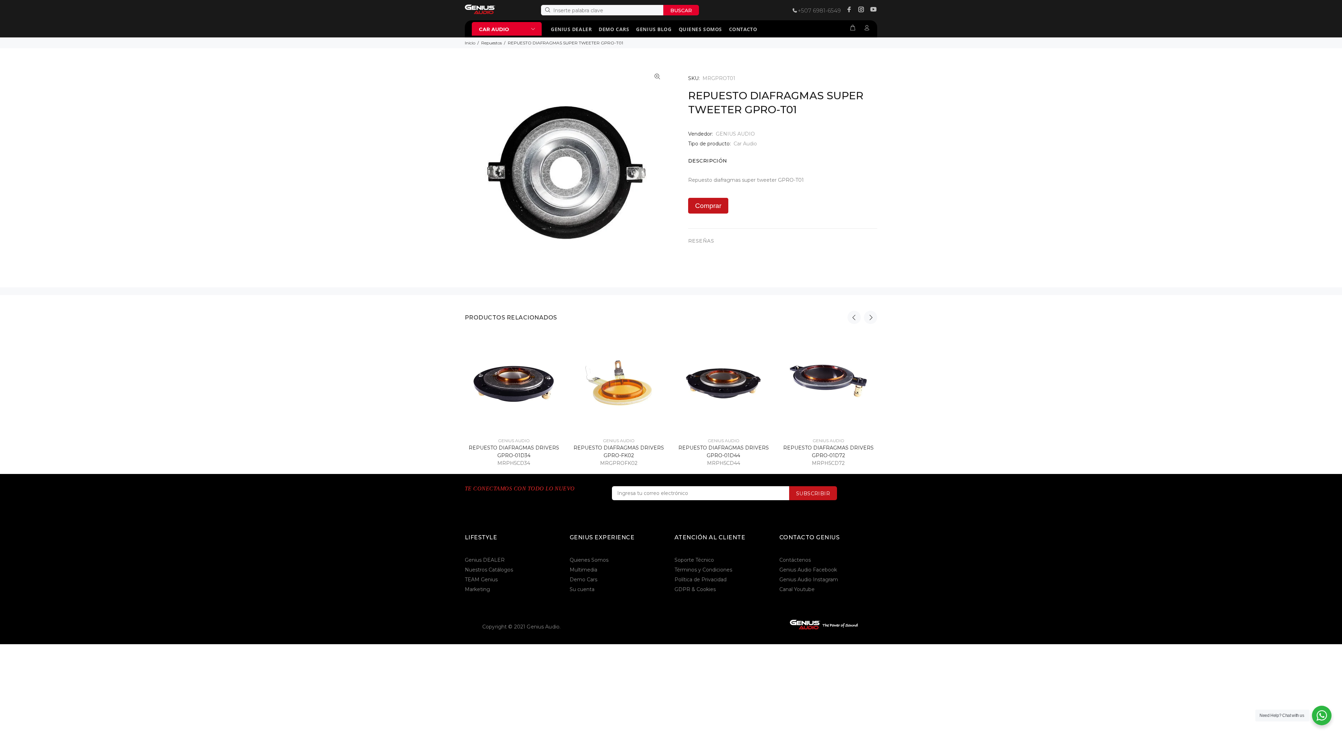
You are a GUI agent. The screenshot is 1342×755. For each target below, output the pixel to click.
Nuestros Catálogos (489, 570)
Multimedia (583, 570)
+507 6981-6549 (819, 10)
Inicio (470, 42)
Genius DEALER (485, 560)
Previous (854, 317)
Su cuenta (582, 589)
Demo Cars (583, 579)
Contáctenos (795, 560)
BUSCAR (681, 10)
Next (870, 317)
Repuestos (491, 42)
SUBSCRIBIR (813, 493)
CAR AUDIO (494, 29)
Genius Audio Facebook (808, 570)
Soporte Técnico (694, 560)
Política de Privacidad (700, 579)
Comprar (708, 205)
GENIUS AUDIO (735, 134)
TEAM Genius (481, 579)
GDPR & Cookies (695, 589)
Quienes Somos (589, 560)
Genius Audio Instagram (808, 579)
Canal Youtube (797, 589)
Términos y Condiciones (703, 570)
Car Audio (745, 144)
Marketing (477, 589)
